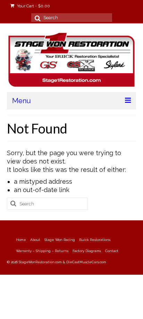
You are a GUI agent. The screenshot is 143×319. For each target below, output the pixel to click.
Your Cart (33, 5)
